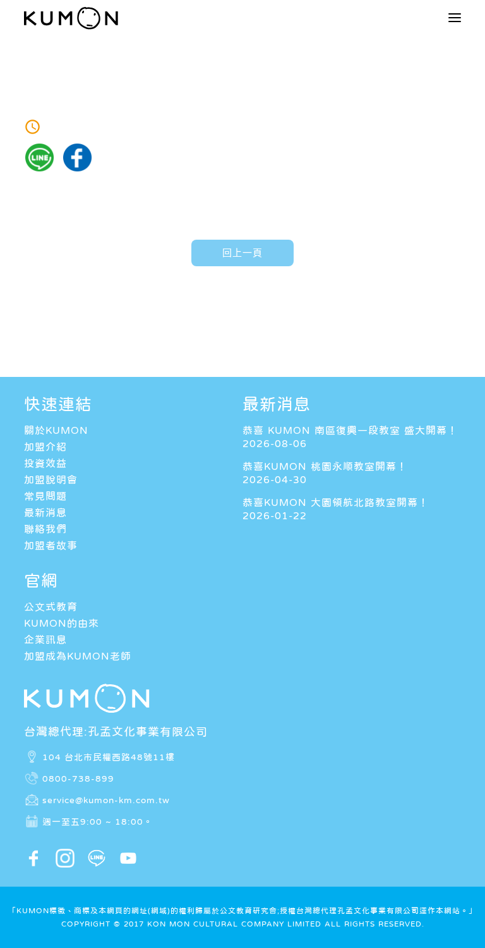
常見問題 (45, 496)
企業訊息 (45, 639)
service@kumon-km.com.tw (106, 800)
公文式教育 (51, 606)
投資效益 (45, 463)
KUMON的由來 (61, 623)
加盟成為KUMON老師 (77, 656)
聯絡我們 (45, 529)
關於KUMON (56, 430)
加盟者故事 (51, 545)
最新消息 (45, 512)
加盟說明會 (51, 479)
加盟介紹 (45, 446)
